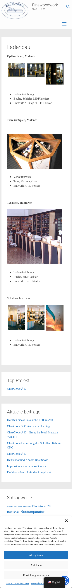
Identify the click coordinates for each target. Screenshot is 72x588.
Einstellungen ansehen (36, 575)
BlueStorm (27, 506)
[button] (66, 521)
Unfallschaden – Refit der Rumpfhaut (29, 472)
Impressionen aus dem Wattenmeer (27, 466)
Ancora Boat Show (14, 506)
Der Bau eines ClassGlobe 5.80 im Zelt (30, 420)
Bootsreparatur (32, 511)
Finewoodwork (45, 5)
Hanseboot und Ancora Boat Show (27, 460)
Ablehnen (36, 565)
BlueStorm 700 (42, 506)
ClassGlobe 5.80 (16, 388)
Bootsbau (13, 511)
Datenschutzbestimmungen (17, 583)
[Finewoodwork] (14, 10)
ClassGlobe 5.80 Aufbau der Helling (28, 426)
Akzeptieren (36, 555)
